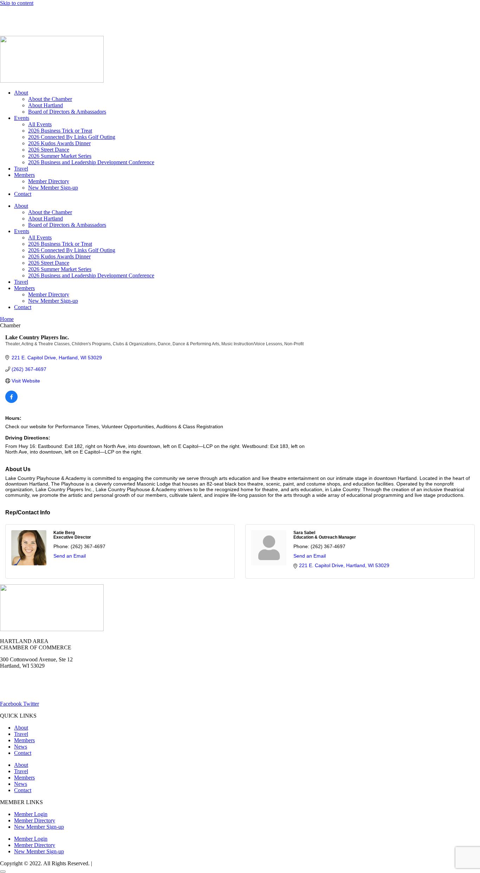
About (21, 93)
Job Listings (111, 15)
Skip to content (16, 3)
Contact (22, 194)
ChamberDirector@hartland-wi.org (39, 692)
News (82, 15)
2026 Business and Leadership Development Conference (91, 162)
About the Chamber (50, 99)
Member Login (16, 15)
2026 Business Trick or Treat (60, 131)
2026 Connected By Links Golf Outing (71, 137)
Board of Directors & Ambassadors (67, 112)
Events (21, 118)
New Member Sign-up (53, 188)
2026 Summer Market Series (59, 156)
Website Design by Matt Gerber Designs (138, 863)
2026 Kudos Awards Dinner (59, 143)
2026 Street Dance (48, 150)
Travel (21, 169)
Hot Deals (54, 15)
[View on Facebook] (11, 401)
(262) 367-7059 (17, 27)
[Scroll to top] (3, 872)
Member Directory (48, 181)
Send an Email (69, 556)
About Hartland (45, 105)
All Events (40, 124)
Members (24, 175)
